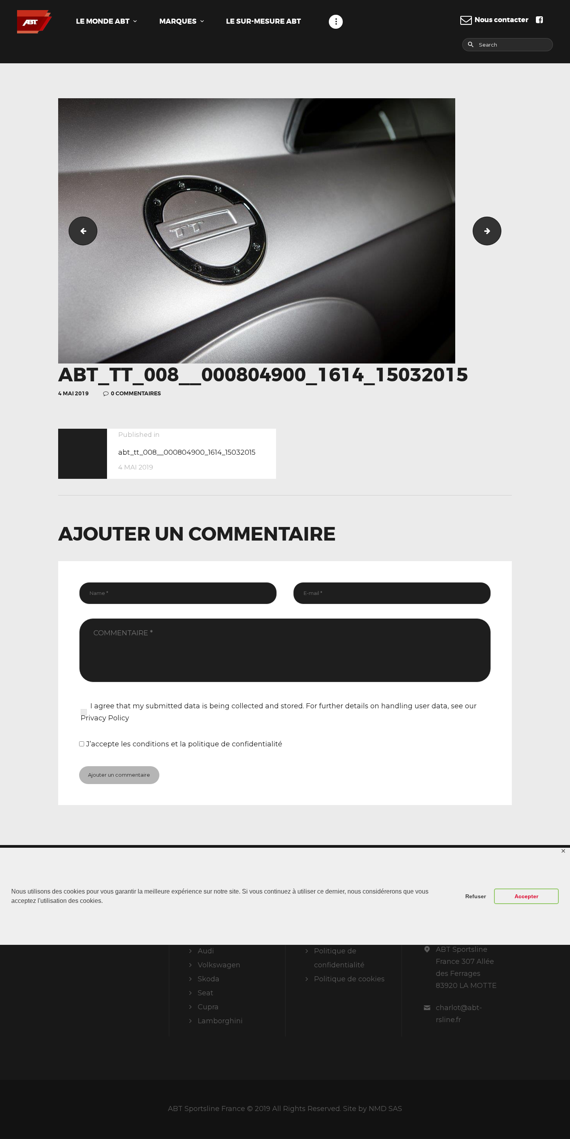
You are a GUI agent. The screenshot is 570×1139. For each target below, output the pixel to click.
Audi (206, 951)
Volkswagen (219, 965)
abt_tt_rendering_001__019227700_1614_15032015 (497, 230)
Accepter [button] (526, 896)
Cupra (208, 1007)
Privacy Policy (105, 718)
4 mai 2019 (73, 393)
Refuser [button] (475, 896)
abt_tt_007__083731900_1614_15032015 (79, 230)
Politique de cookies (349, 979)
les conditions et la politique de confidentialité (201, 744)
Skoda (208, 979)
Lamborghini (220, 1021)
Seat (205, 993)
